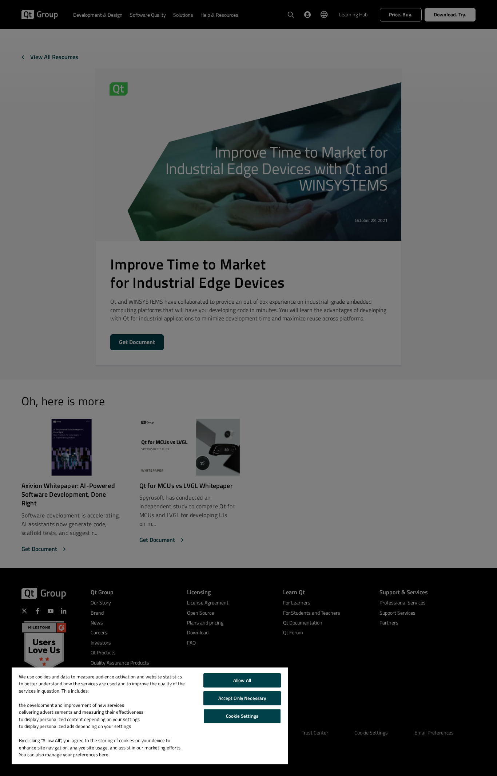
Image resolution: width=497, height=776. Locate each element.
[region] (150, 715)
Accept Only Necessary (242, 698)
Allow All (242, 680)
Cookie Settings (242, 716)
